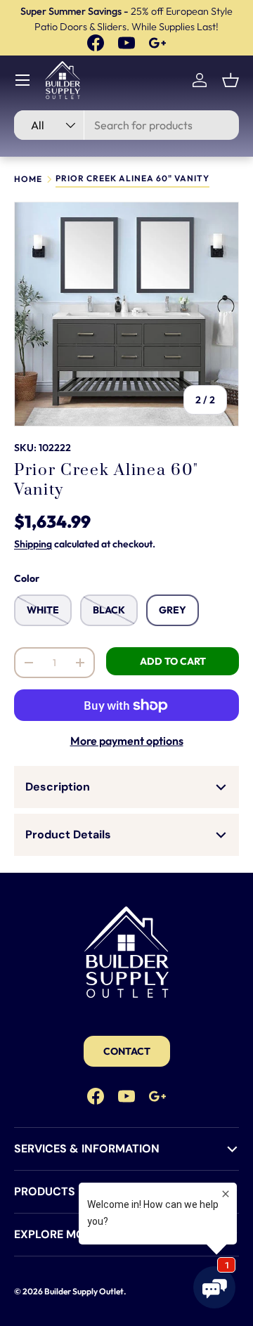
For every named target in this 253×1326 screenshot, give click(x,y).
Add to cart (173, 661)
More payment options (126, 741)
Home (28, 179)
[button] (230, 80)
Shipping (33, 544)
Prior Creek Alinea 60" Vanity (132, 178)
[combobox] (126, 125)
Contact (126, 1051)
